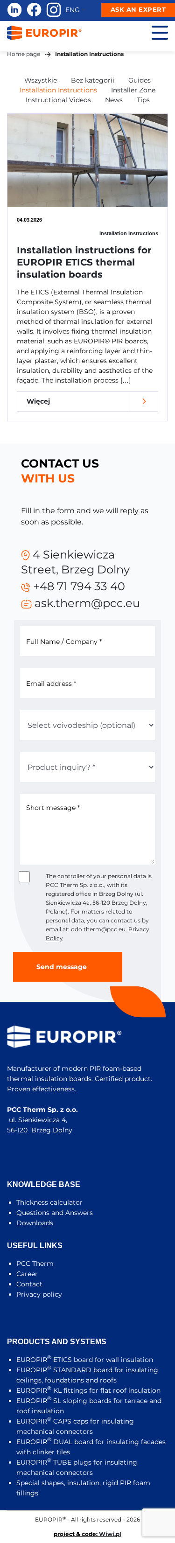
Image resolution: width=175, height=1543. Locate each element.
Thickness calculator (49, 1202)
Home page (23, 53)
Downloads (34, 1223)
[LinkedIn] (14, 9)
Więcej (38, 401)
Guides (139, 80)
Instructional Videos (58, 100)
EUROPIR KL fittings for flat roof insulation (88, 1390)
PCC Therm (35, 1263)
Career (27, 1274)
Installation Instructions (58, 90)
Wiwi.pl (110, 1533)
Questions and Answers (54, 1212)
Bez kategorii (92, 80)
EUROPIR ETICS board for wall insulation (84, 1359)
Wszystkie (40, 80)
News (114, 100)
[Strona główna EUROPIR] (44, 32)
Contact (29, 1284)
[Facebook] (34, 9)
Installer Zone (133, 90)
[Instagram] (53, 9)
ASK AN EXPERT (138, 9)
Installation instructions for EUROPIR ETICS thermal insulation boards (84, 262)
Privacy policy (39, 1294)
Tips (143, 100)
